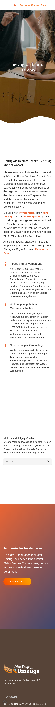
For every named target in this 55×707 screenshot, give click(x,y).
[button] (9, 5)
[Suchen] (48, 461)
